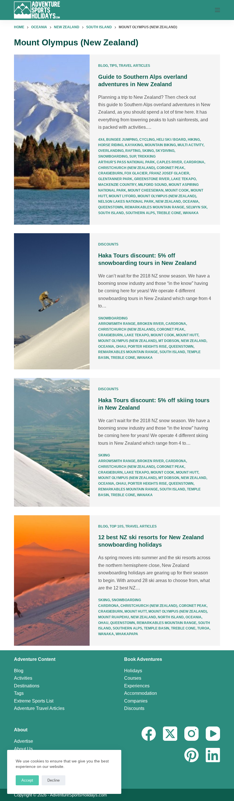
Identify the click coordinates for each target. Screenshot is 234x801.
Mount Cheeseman (146, 190)
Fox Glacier (136, 173)
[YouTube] (213, 733)
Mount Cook (177, 190)
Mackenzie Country (117, 185)
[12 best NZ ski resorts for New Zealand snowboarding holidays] (52, 580)
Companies (136, 701)
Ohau (121, 347)
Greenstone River (152, 179)
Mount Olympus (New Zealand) (167, 196)
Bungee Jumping (122, 140)
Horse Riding (110, 145)
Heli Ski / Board (171, 140)
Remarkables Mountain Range (154, 207)
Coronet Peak (170, 168)
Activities (23, 678)
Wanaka (191, 213)
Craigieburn (110, 173)
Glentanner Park (115, 179)
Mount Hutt (187, 335)
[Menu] (217, 10)
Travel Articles (134, 66)
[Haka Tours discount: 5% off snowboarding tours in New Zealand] (52, 301)
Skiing (148, 151)
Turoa (203, 628)
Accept (27, 780)
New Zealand (168, 202)
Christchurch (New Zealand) (126, 168)
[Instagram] (191, 733)
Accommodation (140, 693)
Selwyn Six (196, 207)
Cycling (147, 140)
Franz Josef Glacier (169, 173)
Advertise (23, 741)
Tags (19, 693)
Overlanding (111, 151)
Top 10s (117, 526)
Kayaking (134, 145)
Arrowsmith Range (117, 324)
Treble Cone (169, 213)
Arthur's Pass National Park (126, 162)
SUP (132, 156)
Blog (103, 66)
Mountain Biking (160, 145)
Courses (132, 678)
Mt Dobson (168, 341)
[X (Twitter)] (170, 733)
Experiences (137, 685)
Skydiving (165, 151)
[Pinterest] (191, 755)
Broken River (150, 324)
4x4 (101, 140)
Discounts (108, 244)
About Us (23, 748)
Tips (113, 66)
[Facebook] (149, 733)
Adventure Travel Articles (39, 708)
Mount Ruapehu (113, 617)
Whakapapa (127, 634)
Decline (53, 780)
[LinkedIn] (213, 755)
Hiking (194, 140)
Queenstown (110, 207)
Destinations (26, 685)
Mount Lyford (122, 196)
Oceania (191, 202)
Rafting (132, 151)
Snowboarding (113, 156)
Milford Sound (152, 185)
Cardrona (194, 162)
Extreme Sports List (33, 701)
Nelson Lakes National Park (126, 202)
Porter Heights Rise (147, 347)
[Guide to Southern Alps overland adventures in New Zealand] (52, 140)
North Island (171, 617)
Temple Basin (156, 628)
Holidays (133, 670)
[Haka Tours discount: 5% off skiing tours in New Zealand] (52, 442)
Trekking (147, 156)
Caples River (169, 162)
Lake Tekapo (183, 179)
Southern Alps (140, 213)
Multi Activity (190, 145)
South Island (111, 213)
